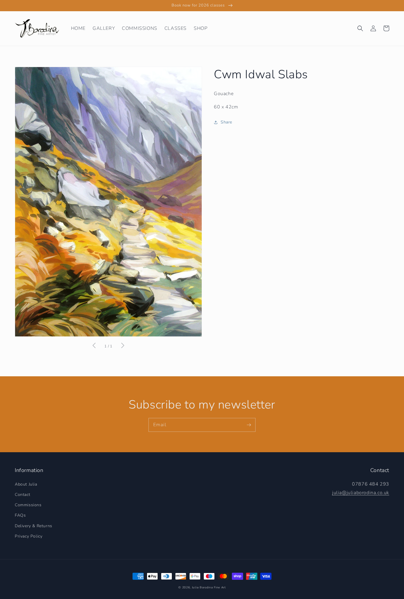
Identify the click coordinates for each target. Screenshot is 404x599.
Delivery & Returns (33, 526)
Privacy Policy (28, 536)
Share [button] (226, 122)
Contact (22, 494)
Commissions (28, 505)
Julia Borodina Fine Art (209, 587)
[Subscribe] (248, 424)
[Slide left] (94, 346)
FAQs (20, 515)
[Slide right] (122, 346)
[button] (360, 28)
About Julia (26, 484)
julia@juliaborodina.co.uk (360, 492)
